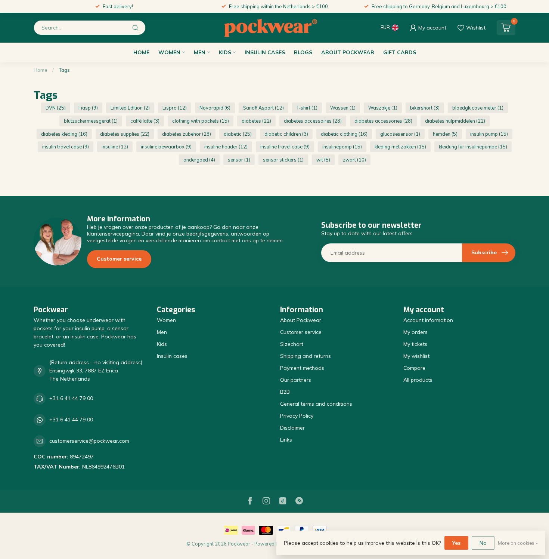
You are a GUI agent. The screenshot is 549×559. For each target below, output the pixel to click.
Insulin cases (265, 52)
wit (323, 160)
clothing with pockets (200, 121)
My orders (415, 332)
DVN (56, 108)
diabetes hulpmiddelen (455, 121)
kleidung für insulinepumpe (473, 147)
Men (199, 52)
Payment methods (302, 368)
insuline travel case (285, 147)
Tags (64, 70)
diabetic (238, 134)
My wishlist (416, 356)
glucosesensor (400, 134)
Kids (225, 52)
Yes (456, 543)
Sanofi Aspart (263, 108)
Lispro (174, 108)
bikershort (425, 108)
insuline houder (226, 147)
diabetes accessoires (313, 121)
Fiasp (88, 108)
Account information (428, 320)
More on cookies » (518, 543)
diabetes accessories (383, 121)
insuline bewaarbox (166, 147)
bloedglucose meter (477, 108)
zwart (354, 160)
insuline (115, 147)
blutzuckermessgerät (91, 121)
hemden (445, 134)
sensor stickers (283, 160)
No (483, 543)
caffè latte (144, 121)
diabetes (256, 121)
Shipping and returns (305, 356)
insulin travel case (65, 147)
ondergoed (199, 160)
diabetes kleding (64, 134)
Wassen (343, 108)
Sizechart (291, 344)
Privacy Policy (296, 415)
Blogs (303, 52)
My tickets (415, 344)
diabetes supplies (124, 134)
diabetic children (286, 134)
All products (417, 380)
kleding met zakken (400, 147)
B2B (285, 391)
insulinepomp (342, 147)
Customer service (119, 258)
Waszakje (382, 108)
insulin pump (489, 134)
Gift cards (399, 52)
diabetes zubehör (186, 134)
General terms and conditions (316, 403)
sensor (239, 160)
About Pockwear (347, 52)
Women (169, 52)
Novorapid (214, 108)
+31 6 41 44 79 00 (71, 398)
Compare (414, 368)
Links (286, 439)
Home (141, 52)
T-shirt (307, 108)
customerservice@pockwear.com (89, 440)
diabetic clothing (344, 134)
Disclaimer (292, 427)
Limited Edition (130, 108)
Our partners (295, 380)
